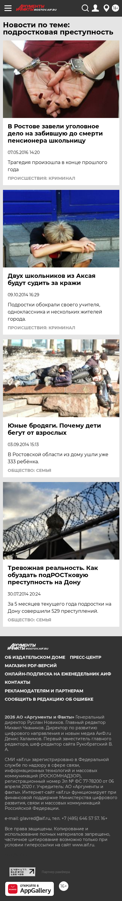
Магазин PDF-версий (31, 665)
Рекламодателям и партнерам (44, 691)
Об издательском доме (35, 657)
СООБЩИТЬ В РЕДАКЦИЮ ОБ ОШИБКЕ (49, 699)
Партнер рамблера (56, 872)
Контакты (17, 682)
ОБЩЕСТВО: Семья (29, 470)
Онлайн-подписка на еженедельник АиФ (58, 674)
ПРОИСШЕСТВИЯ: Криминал (41, 178)
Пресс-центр (85, 657)
